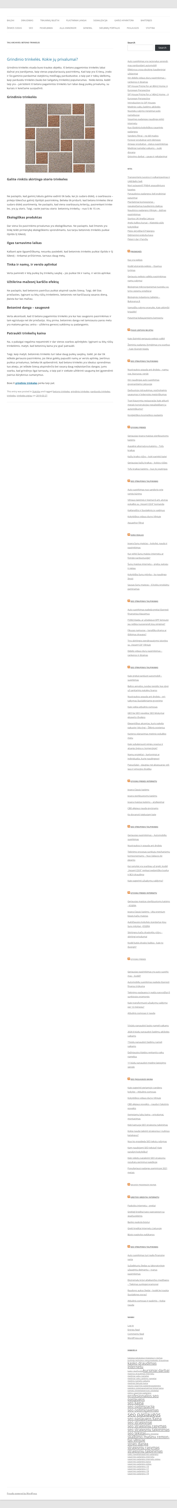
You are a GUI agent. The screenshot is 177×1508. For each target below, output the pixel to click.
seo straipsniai (140, 1422)
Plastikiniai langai (76, 20)
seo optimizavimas (143, 1410)
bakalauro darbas (154, 1358)
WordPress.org (135, 1338)
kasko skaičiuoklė (135, 1371)
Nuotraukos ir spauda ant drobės (145, 845)
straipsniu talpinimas (145, 1451)
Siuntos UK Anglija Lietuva (141, 218)
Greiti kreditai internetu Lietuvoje (145, 1228)
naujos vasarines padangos (140, 1386)
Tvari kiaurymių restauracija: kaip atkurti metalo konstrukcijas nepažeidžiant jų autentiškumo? (148, 404)
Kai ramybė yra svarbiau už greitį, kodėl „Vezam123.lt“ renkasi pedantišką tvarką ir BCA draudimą (148, 870)
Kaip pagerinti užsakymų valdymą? (145, 880)
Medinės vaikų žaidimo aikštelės (144, 106)
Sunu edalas (137, 535)
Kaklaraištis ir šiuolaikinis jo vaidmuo (146, 510)
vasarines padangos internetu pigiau (144, 1459)
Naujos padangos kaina (143, 1184)
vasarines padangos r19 (138, 1473)
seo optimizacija (141, 1406)
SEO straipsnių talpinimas (144, 601)
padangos (156, 1386)
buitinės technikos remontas (140, 1360)
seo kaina (136, 1402)
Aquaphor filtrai (136, 522)
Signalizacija (100, 20)
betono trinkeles (61, 391)
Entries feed (134, 1329)
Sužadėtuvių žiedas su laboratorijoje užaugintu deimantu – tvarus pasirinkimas (146, 1269)
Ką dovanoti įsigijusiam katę (142, 814)
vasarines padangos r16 (138, 1466)
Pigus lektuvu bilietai (142, 330)
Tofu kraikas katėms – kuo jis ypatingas (147, 468)
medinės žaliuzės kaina (138, 1383)
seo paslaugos (144, 1414)
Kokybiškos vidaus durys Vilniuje (144, 516)
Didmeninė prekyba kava (140, 235)
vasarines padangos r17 (138, 1469)
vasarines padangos (149, 1454)
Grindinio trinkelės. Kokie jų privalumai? (42, 59)
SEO (31, 28)
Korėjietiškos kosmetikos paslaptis (145, 415)
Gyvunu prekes (138, 427)
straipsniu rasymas (144, 1447)
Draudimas (27, 20)
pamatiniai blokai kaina (153, 1388)
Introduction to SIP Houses (142, 102)
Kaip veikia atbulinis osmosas (142, 706)
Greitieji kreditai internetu (145, 1197)
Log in (131, 1325)
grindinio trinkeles (26, 383)
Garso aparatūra (124, 20)
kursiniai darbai (156, 1370)
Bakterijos (146, 20)
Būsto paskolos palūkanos (141, 1234)
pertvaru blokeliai (151, 1390)
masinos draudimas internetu (141, 1373)
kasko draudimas (161, 1360)
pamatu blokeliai (135, 1390)
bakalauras (132, 1358)
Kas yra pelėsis (135, 259)
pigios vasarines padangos (139, 1393)
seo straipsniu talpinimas (149, 1429)
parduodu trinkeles (100, 391)
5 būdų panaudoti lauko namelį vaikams (148, 1025)
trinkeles (11, 395)
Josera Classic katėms (138, 789)
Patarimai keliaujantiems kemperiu (145, 317)
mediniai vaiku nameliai (138, 1376)
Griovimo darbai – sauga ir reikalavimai (147, 156)
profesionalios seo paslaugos (143, 1397)
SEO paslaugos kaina (142, 1079)
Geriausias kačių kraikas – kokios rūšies (147, 462)
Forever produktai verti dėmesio (144, 139)
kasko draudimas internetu (142, 1365)
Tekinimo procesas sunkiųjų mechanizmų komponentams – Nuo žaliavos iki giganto (149, 856)
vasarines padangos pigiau (139, 1464)
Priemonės (136, 251)
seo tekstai (137, 1433)
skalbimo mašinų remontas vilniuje (149, 1438)
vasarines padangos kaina (139, 1461)
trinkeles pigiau (24, 395)
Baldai (10, 20)
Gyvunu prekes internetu (144, 781)
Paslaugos (133, 28)
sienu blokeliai (152, 1434)
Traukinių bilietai (49, 20)
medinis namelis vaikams (139, 1381)
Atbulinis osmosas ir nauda (141, 1013)
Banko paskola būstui (139, 1222)
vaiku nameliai (134, 1454)
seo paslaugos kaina (145, 1418)
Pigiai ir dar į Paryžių (138, 239)
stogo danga (138, 1443)
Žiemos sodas (14, 28)
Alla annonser (68, 28)
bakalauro (142, 1358)
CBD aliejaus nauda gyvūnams (143, 808)
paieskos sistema (135, 1388)
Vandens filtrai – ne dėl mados (143, 135)
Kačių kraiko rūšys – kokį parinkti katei (147, 456)
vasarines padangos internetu (141, 1457)
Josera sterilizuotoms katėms (142, 795)
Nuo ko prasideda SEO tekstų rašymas (147, 1141)
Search (131, 42)
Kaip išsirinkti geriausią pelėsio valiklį (146, 338)
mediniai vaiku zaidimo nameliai (142, 1378)
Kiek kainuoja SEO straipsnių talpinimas (148, 1124)
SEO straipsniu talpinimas (144, 361)
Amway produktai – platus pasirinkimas (148, 144)
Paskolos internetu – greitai (142, 1205)
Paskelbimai (46, 28)
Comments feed (136, 1333)
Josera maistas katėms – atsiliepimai (146, 802)
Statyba (150, 28)
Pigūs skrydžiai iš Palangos (141, 230)
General (87, 28)
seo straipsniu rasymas (147, 1426)
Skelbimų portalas (109, 28)
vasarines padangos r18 (138, 1471)
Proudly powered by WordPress (22, 1493)
